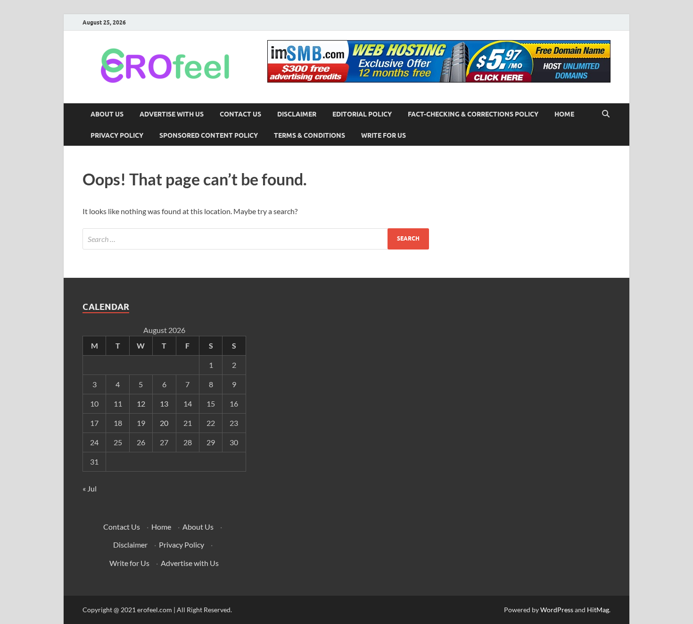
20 (164, 422)
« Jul (89, 488)
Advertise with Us (172, 114)
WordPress (556, 610)
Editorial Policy (362, 114)
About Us (107, 114)
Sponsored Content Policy (208, 135)
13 (164, 403)
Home (564, 114)
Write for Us (383, 135)
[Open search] (606, 114)
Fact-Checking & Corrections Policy (473, 114)
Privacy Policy (117, 135)
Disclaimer (296, 114)
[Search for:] (255, 239)
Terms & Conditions (309, 135)
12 (141, 403)
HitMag (598, 610)
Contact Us (240, 114)
